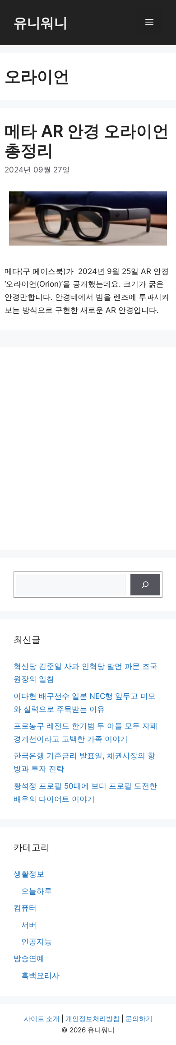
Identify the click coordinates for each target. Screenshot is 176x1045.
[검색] (145, 584)
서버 (29, 924)
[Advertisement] (88, 448)
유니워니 (41, 22)
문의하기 (139, 1018)
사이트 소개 (42, 1018)
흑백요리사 (40, 975)
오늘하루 (36, 891)
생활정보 (29, 873)
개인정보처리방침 (92, 1018)
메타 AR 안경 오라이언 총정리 (87, 140)
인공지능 (36, 941)
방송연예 (29, 958)
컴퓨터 (25, 907)
